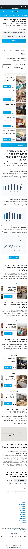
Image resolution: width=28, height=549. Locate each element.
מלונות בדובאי (23, 512)
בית (23, 545)
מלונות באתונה (23, 514)
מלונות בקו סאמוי (22, 520)
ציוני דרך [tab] (24, 495)
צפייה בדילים (7, 86)
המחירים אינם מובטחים (18, 529)
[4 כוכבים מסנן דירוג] (15, 75)
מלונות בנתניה (23, 518)
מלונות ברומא (23, 516)
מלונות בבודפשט (22, 510)
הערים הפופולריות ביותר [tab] (20, 480)
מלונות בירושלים (22, 504)
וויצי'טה (9, 545)
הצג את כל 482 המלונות (20, 284)
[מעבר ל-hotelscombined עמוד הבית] (17, 11)
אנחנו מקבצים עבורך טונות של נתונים (17, 536)
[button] (1, 7)
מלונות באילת (23, 502)
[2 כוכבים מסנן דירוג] (25, 75)
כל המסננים (4, 72)
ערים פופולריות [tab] (10, 491)
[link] (14, 145)
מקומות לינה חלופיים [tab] (21, 491)
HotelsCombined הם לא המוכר (18, 534)
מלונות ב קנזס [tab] (13, 483)
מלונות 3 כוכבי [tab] (9, 480)
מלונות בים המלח (22, 508)
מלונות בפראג (23, 522)
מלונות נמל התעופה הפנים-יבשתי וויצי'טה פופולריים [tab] (16, 487)
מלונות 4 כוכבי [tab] (22, 483)
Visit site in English (12, 7)
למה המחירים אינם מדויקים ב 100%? (17, 539)
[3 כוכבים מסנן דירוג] (20, 75)
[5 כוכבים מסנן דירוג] (8, 75)
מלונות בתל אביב (22, 506)
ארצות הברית (18, 545)
